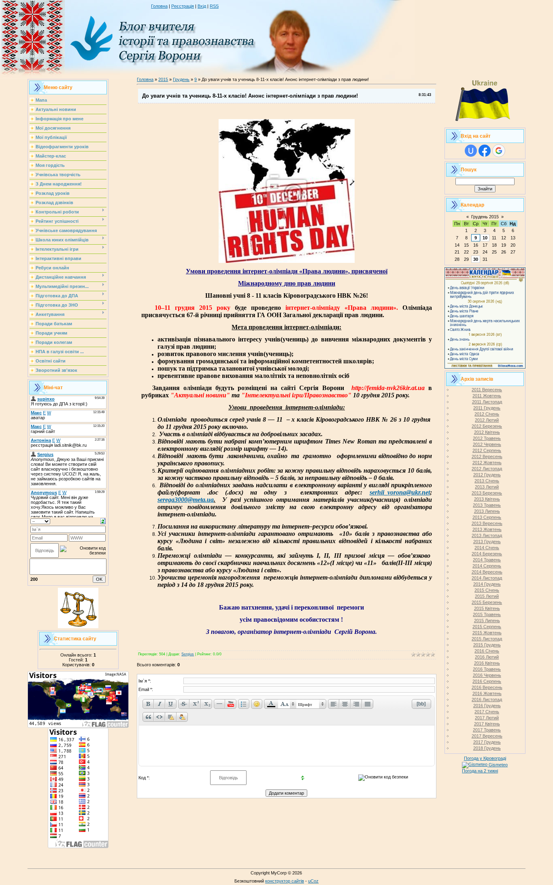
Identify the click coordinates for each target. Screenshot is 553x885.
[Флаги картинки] (485, 124)
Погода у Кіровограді (485, 758)
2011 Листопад (487, 401)
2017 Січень (486, 711)
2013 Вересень (487, 523)
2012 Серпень (486, 450)
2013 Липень (487, 511)
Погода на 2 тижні (480, 770)
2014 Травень (487, 559)
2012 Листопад (487, 468)
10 (485, 237)
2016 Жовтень (487, 693)
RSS (214, 6)
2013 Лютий (487, 486)
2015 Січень (486, 590)
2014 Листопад (487, 578)
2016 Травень (487, 669)
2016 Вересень (487, 687)
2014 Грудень (487, 584)
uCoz (313, 881)
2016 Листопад (487, 699)
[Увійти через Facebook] (485, 151)
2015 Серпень (486, 626)
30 (475, 259)
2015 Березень (487, 602)
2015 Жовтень (487, 632)
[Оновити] (103, 520)
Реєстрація (182, 6)
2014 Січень (486, 547)
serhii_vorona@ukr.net (400, 492)
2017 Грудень (487, 742)
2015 (163, 79)
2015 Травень (487, 614)
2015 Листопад (487, 638)
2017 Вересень (487, 736)
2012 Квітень (487, 432)
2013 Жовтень (487, 529)
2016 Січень (486, 650)
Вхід (202, 6)
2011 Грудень (486, 407)
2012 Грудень (487, 474)
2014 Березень (487, 553)
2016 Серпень (486, 681)
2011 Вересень (487, 389)
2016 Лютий (487, 657)
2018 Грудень (487, 748)
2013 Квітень (487, 499)
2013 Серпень (486, 517)
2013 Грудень (487, 541)
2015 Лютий (487, 596)
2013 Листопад (487, 535)
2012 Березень (487, 426)
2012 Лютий (487, 420)
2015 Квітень (487, 608)
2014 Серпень (486, 565)
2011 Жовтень (486, 395)
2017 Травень (487, 729)
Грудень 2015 (485, 216)
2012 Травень (487, 438)
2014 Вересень (487, 571)
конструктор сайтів (284, 881)
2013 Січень (486, 480)
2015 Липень (487, 620)
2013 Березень (487, 492)
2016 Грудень (487, 705)
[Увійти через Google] (498, 150)
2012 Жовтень (487, 462)
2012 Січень (486, 414)
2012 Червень (487, 444)
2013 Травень (487, 505)
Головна (159, 6)
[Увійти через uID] (471, 151)
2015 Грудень (487, 644)
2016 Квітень (487, 663)
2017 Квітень (487, 723)
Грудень (181, 79)
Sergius (187, 654)
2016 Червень (487, 675)
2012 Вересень (487, 456)
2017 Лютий (487, 717)
